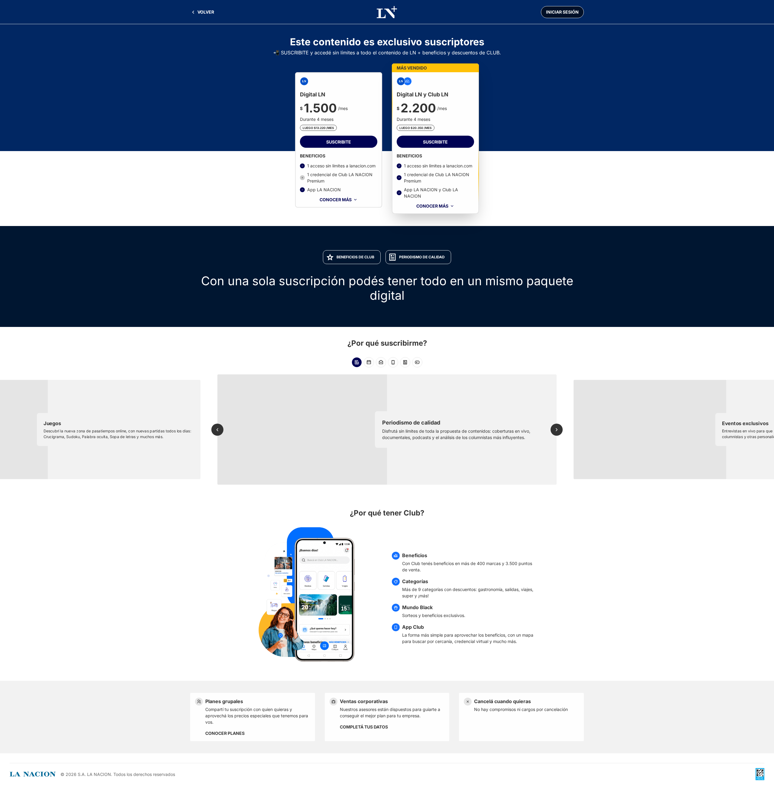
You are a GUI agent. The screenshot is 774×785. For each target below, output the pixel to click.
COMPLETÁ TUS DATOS (364, 726)
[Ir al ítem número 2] (369, 362)
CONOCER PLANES (225, 733)
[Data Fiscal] (760, 774)
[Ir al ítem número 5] (405, 362)
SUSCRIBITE (338, 141)
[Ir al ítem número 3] (381, 362)
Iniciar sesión (562, 12)
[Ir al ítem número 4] (393, 362)
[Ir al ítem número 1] (357, 362)
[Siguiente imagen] (557, 430)
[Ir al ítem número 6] (417, 362)
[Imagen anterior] (217, 430)
